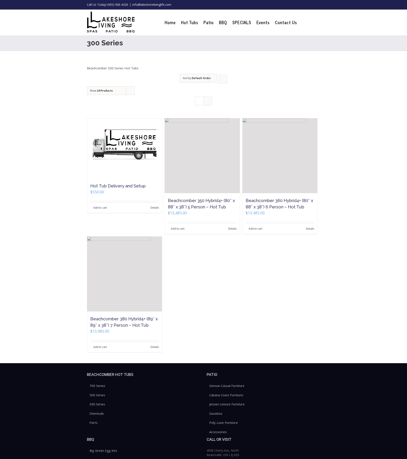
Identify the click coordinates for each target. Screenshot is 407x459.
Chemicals (96, 413)
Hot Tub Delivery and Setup (118, 185)
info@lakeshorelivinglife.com (151, 5)
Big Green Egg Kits (103, 450)
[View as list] (208, 101)
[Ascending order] (223, 79)
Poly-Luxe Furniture (223, 422)
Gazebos (215, 413)
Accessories (218, 432)
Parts (93, 422)
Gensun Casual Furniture (226, 386)
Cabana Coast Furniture (226, 395)
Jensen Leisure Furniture (227, 404)
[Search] (313, 22)
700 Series (97, 386)
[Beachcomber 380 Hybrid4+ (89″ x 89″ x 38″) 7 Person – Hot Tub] (124, 274)
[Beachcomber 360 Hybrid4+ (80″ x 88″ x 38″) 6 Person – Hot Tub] (280, 155)
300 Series (97, 404)
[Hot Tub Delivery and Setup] (124, 148)
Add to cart (100, 207)
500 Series (97, 395)
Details (155, 207)
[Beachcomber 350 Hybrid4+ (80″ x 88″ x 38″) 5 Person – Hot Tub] (202, 155)
